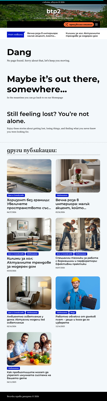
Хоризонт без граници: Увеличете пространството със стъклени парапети (28, 206)
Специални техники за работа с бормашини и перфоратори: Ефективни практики (77, 260)
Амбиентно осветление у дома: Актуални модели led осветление (26, 319)
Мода (72, 312)
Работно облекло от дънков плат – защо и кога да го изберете (76, 319)
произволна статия (80, 24)
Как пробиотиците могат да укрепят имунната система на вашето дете (29, 375)
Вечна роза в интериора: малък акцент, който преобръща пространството (73, 208)
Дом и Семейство (16, 195)
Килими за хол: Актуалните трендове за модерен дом (83, 34)
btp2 (54, 11)
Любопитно (62, 195)
